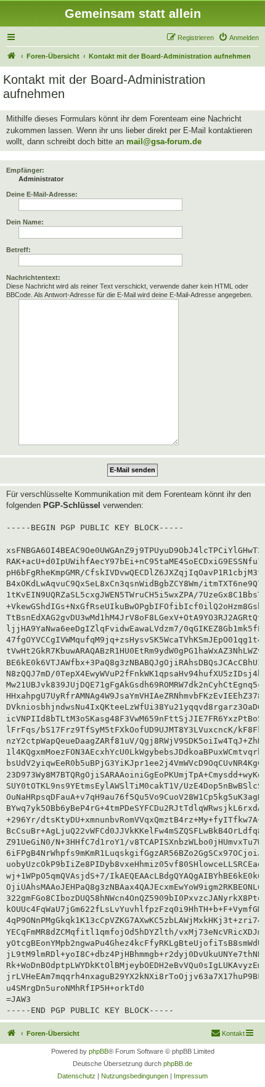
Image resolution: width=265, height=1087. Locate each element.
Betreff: (18, 249)
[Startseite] (11, 56)
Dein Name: (25, 222)
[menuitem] (238, 37)
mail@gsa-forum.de (164, 141)
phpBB (98, 1051)
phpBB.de (177, 1063)
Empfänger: (25, 170)
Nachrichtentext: (33, 277)
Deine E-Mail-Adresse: (42, 194)
